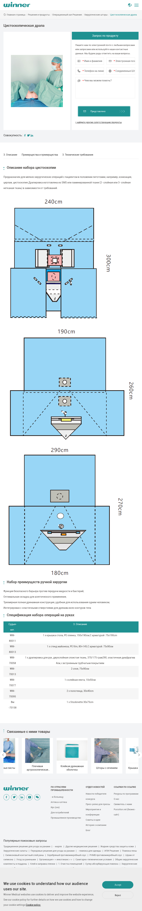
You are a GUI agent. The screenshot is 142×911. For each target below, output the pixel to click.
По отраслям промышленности (62, 788)
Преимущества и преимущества (40, 154)
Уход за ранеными (26, 859)
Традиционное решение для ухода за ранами (26, 846)
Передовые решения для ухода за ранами (52, 850)
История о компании (96, 825)
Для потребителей (60, 812)
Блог (88, 830)
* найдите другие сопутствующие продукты (98, 122)
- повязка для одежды (89, 850)
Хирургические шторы (96, 14)
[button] (3, 755)
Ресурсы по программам (126, 794)
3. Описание (10, 154)
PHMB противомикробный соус (106, 855)
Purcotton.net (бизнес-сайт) (124, 812)
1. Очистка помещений (70, 864)
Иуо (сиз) (55, 807)
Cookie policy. (33, 905)
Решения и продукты (39, 14)
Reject (118, 895)
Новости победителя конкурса (96, 796)
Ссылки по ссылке (125, 787)
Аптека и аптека (59, 802)
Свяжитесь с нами (123, 804)
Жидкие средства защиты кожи (117, 846)
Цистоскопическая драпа (123, 14)
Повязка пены (129, 850)
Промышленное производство (66, 818)
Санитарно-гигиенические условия (94, 859)
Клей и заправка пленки (42, 864)
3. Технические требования (77, 154)
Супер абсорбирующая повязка (101, 864)
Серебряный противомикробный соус (66, 855)
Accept (117, 885)
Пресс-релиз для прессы (98, 804)
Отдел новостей (95, 787)
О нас (116, 799)
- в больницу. (57, 797)
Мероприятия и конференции (93, 812)
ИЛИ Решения (111, 850)
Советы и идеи (93, 820)
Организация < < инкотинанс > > (55, 859)
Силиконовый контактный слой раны (24, 855)
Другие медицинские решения (81, 846)
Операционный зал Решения (67, 14)
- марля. (58, 846)
